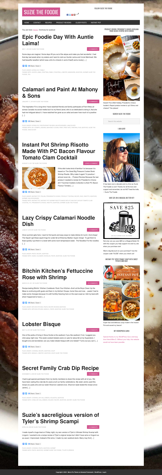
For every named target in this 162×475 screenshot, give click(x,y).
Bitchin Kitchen (37, 307)
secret (69, 400)
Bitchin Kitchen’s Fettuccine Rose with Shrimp (57, 274)
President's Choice (39, 202)
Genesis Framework (87, 472)
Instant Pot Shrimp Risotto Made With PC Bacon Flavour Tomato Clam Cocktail (58, 151)
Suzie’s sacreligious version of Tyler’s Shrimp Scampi (60, 418)
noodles (47, 256)
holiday (51, 400)
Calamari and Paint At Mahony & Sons (60, 92)
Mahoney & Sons (53, 127)
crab (34, 400)
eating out (35, 70)
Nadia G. (46, 309)
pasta (34, 254)
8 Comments (93, 374)
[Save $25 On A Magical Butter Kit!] (121, 238)
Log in (104, 472)
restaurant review (47, 125)
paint (61, 127)
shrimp (85, 72)
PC (30, 202)
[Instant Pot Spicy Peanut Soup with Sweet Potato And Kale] (121, 320)
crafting (45, 72)
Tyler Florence (68, 450)
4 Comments (93, 101)
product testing (67, 196)
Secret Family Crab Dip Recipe (60, 368)
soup (53, 351)
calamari (39, 256)
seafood (79, 72)
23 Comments (93, 283)
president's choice (53, 196)
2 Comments (93, 230)
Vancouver (71, 125)
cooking (35, 351)
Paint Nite (67, 127)
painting (74, 127)
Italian (43, 196)
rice (81, 196)
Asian (34, 256)
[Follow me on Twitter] (70, 15)
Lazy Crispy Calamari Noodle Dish (58, 221)
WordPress (97, 472)
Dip (37, 400)
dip (40, 398)
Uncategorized (60, 125)
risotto (87, 196)
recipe (76, 196)
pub (79, 127)
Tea (29, 74)
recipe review (53, 307)
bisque (34, 353)
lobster (64, 72)
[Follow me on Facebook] (67, 15)
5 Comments (93, 49)
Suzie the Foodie (72, 202)
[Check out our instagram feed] (74, 15)
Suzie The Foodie (41, 12)
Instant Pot (36, 196)
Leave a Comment (91, 163)
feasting (57, 72)
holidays (53, 398)
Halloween (45, 398)
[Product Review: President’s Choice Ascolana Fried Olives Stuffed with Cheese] (121, 100)
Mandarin (71, 72)
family (42, 70)
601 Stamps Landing (39, 127)
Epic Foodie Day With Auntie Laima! (58, 40)
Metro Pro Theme (73, 472)
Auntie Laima (36, 72)
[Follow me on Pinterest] (72, 15)
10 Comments (93, 330)
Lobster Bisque (41, 324)
